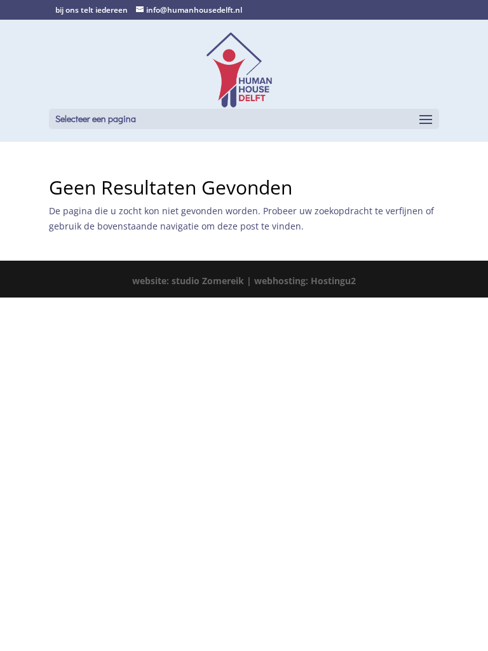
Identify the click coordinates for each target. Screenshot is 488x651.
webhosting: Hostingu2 (305, 281)
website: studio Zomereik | (193, 281)
